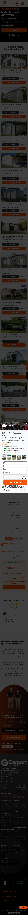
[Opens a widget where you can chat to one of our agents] (23, 908)
